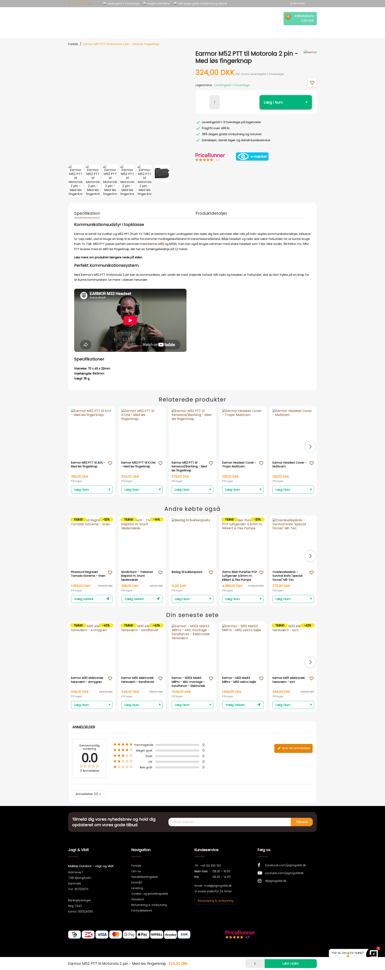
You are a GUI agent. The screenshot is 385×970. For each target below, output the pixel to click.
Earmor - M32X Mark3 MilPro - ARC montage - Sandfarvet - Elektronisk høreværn (188, 682)
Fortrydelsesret (141, 911)
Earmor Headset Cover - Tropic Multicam (239, 465)
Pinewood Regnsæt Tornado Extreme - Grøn (88, 574)
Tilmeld (302, 822)
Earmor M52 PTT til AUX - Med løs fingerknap (88, 465)
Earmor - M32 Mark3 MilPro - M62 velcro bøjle (239, 680)
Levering (137, 888)
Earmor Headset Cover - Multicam (290, 465)
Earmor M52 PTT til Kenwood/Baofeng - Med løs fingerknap (189, 466)
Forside (136, 866)
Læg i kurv (273, 102)
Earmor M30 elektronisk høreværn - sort (289, 680)
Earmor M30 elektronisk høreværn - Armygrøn (87, 680)
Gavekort (137, 899)
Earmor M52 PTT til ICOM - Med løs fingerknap (138, 465)
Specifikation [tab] (87, 213)
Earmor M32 (156, 244)
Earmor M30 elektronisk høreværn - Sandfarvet (137, 680)
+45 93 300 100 (210, 866)
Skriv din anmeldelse (295, 748)
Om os (136, 871)
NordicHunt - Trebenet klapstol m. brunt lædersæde (137, 576)
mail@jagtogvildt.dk (218, 886)
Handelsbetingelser (144, 877)
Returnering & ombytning (149, 905)
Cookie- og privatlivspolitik (149, 894)
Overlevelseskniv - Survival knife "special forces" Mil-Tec (287, 576)
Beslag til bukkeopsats (187, 572)
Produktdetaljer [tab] (211, 213)
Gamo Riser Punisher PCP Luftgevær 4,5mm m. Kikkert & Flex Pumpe (239, 576)
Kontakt (136, 882)
